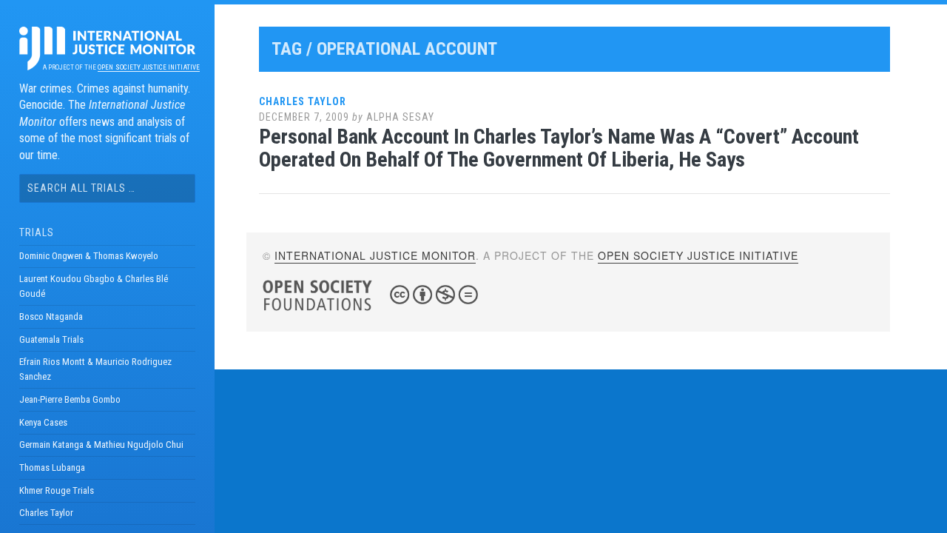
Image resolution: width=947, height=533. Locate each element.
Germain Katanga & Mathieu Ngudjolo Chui (101, 444)
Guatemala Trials (51, 339)
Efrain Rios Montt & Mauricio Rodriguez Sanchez (95, 369)
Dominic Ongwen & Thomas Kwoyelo (88, 255)
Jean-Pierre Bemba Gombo (70, 399)
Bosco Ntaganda (51, 316)
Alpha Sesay (400, 117)
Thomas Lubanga (52, 467)
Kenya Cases (43, 422)
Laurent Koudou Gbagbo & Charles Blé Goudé (93, 286)
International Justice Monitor (375, 255)
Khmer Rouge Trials (56, 490)
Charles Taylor (46, 512)
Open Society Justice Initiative (148, 67)
